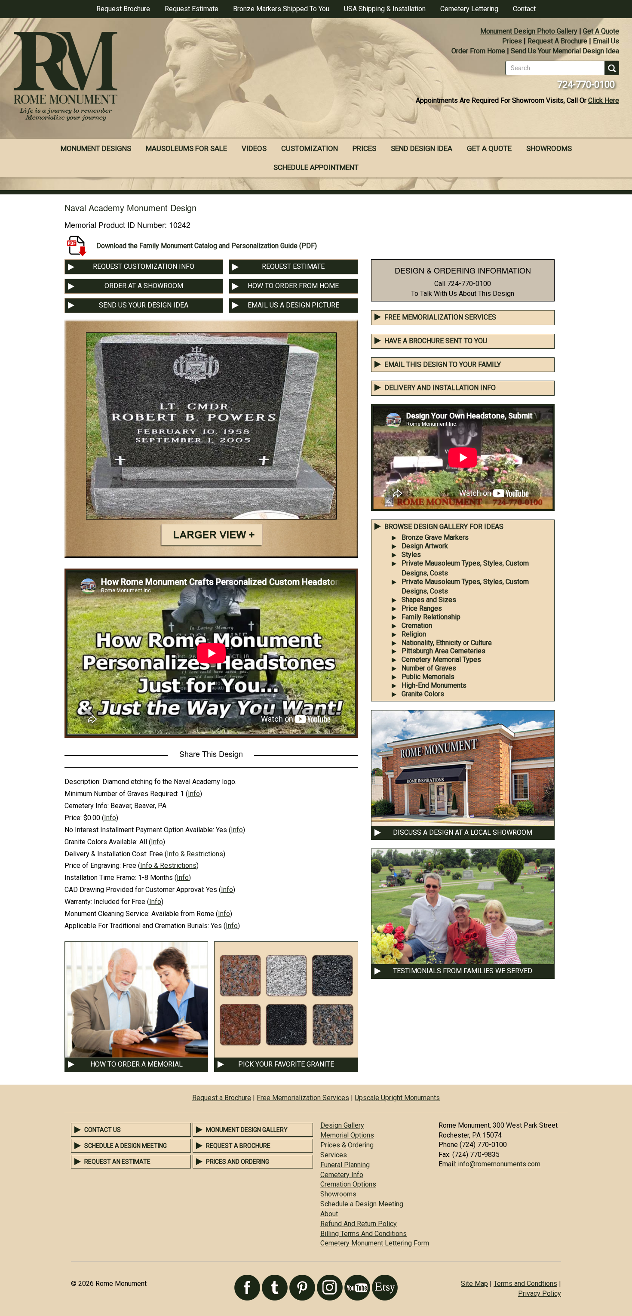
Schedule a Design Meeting (125, 1145)
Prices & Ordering (347, 1145)
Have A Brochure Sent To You (435, 341)
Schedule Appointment (316, 167)
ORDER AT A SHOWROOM (143, 286)
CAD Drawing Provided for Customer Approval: (134, 890)
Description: (82, 782)
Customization (309, 148)
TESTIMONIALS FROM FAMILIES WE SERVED (462, 971)
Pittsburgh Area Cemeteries (443, 651)
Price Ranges (422, 608)
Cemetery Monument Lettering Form (374, 1243)
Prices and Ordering (237, 1161)
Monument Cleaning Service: (107, 914)
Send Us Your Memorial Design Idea (565, 51)
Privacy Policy (539, 1293)
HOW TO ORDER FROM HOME (293, 286)
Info (194, 794)
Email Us (606, 41)
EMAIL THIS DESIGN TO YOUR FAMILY (442, 364)
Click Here (603, 100)
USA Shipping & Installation (385, 9)
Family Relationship (431, 617)
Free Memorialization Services (440, 317)
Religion (414, 634)
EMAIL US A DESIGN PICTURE (293, 305)
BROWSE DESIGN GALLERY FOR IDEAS (443, 527)
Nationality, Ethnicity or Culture (447, 643)
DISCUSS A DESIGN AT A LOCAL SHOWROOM (462, 832)
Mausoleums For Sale (186, 148)
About (329, 1214)
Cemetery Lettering (469, 9)
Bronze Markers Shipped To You (281, 9)
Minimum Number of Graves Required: (121, 794)
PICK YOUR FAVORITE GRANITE (286, 1064)
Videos (254, 148)
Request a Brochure (221, 1098)
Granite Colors (423, 694)
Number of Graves (429, 668)
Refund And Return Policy (358, 1224)
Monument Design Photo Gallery (528, 31)
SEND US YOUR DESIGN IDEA (143, 305)
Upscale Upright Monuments (397, 1098)
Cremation (417, 625)
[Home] (158, 77)
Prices (512, 41)
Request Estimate (191, 9)
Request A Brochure (557, 41)
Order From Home (478, 51)
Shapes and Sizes (429, 600)
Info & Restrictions (195, 854)
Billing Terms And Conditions (363, 1234)
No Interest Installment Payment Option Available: (139, 830)
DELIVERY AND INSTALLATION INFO (440, 388)
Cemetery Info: (86, 806)
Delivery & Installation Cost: (105, 854)
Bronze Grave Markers (435, 537)
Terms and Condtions (525, 1283)
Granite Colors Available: (101, 842)
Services (333, 1155)
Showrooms (549, 148)
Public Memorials (428, 677)
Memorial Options (347, 1135)
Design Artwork (425, 546)
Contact (524, 9)
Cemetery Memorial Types (441, 659)
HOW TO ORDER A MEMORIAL (136, 1064)
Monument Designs (96, 148)
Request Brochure (123, 9)
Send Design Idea (421, 148)
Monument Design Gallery (247, 1129)
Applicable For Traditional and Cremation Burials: (136, 926)
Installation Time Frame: (100, 877)
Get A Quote (601, 31)
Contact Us (102, 1129)
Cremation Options (348, 1184)
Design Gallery (342, 1125)
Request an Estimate (117, 1161)
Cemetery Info (341, 1175)
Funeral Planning (345, 1165)
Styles (411, 554)
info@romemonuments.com (499, 1164)
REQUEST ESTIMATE (293, 266)
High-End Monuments (434, 685)
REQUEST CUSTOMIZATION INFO (143, 266)
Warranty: (78, 902)
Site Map (474, 1283)
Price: (73, 818)
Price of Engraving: (92, 865)
